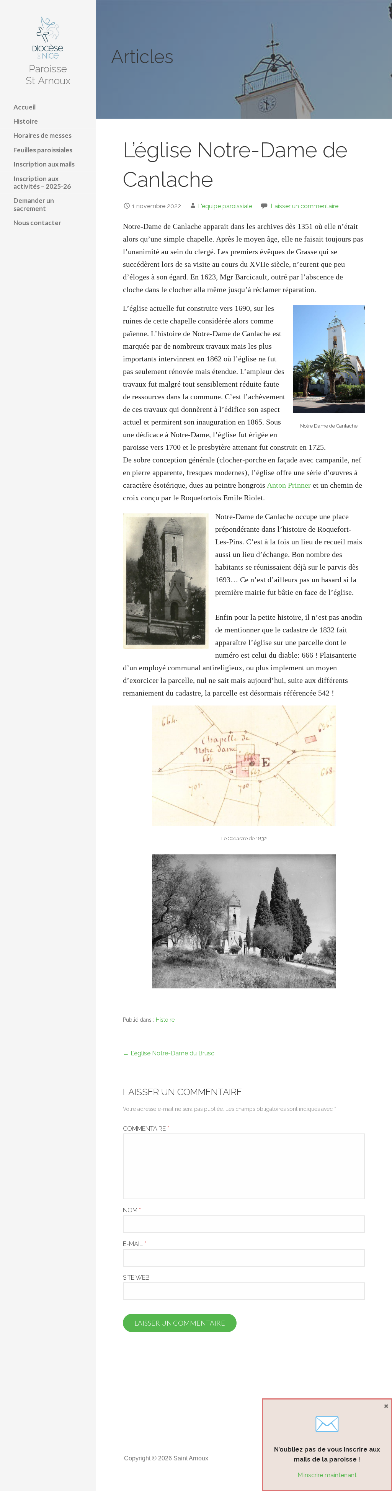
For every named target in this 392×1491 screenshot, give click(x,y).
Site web (136, 1277)
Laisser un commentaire (304, 206)
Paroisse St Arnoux (48, 75)
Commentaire (146, 1128)
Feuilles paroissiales (42, 150)
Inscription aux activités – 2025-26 (42, 182)
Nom (132, 1210)
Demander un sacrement (33, 204)
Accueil (24, 107)
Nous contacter (37, 223)
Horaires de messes (42, 135)
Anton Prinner (289, 485)
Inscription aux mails (44, 164)
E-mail (134, 1244)
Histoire (25, 121)
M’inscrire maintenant (327, 1475)
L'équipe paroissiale (225, 206)
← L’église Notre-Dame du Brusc (168, 1053)
